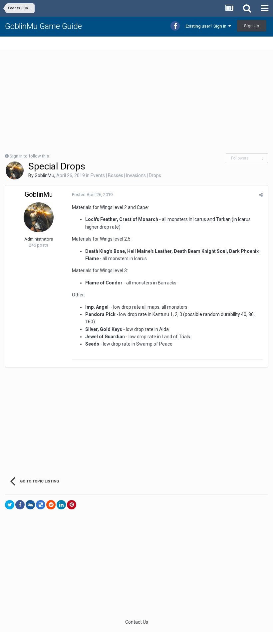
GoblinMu (44, 175)
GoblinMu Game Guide (43, 26)
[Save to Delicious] (40, 504)
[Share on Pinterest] (71, 504)
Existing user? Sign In (207, 26)
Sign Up (251, 25)
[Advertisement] (83, 101)
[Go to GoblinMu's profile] (15, 170)
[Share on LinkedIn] (61, 504)
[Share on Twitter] (9, 504)
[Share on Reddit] (51, 504)
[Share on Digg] (30, 504)
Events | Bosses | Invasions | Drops (126, 175)
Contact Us (136, 622)
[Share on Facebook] (20, 504)
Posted (92, 194)
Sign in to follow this (29, 156)
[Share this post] (261, 194)
